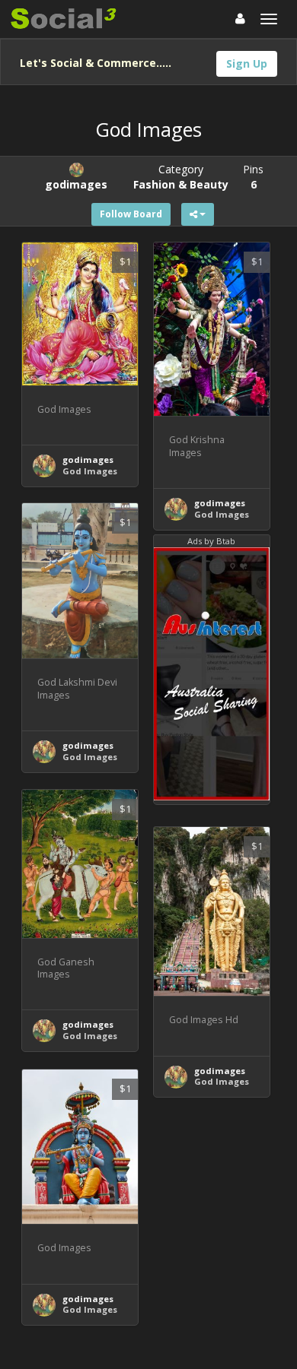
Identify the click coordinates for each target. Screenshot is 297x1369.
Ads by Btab (211, 541)
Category (180, 177)
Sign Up (246, 63)
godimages (87, 459)
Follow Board (131, 214)
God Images (89, 471)
